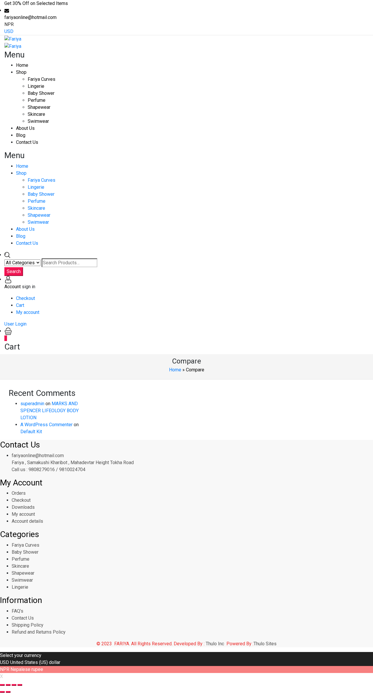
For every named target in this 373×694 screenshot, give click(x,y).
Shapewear (39, 107)
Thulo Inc (215, 643)
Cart (20, 305)
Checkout (25, 298)
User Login (15, 324)
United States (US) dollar (35, 662)
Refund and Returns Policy (39, 632)
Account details (27, 521)
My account (27, 312)
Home (22, 65)
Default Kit (31, 431)
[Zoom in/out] (19, 685)
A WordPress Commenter (46, 424)
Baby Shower (41, 93)
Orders (19, 493)
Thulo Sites (265, 643)
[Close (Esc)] (2, 685)
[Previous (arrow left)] (2, 692)
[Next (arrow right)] (8, 692)
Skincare (36, 114)
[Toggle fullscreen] (14, 685)
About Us (25, 128)
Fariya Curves (41, 79)
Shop (21, 72)
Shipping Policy (27, 625)
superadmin (32, 403)
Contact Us (27, 142)
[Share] (8, 685)
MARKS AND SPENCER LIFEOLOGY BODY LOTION (49, 410)
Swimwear (38, 121)
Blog (20, 135)
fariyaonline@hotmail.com (38, 455)
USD (8, 31)
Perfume (36, 100)
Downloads (23, 507)
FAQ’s (17, 611)
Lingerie (36, 86)
